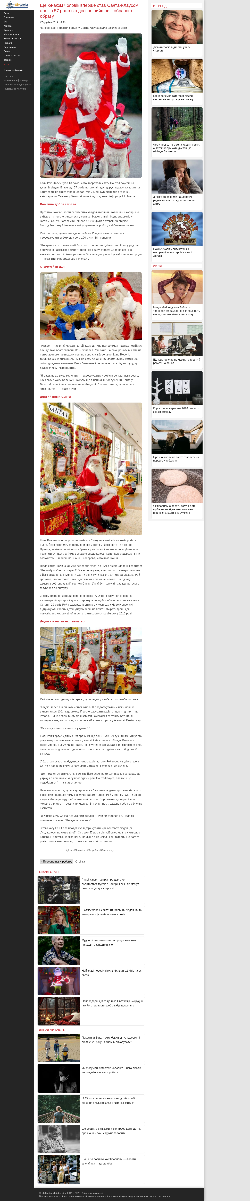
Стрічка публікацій (13, 70)
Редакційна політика (15, 88)
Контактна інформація (16, 80)
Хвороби (93, 850)
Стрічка (80, 861)
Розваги (8, 43)
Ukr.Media (128, 196)
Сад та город (10, 47)
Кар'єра (7, 26)
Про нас (8, 76)
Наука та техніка (12, 38)
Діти (69, 850)
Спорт (7, 51)
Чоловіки (80, 850)
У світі (7, 64)
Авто (6, 13)
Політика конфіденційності (18, 84)
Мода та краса (11, 34)
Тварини (8, 60)
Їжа (5, 21)
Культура (8, 30)
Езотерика (9, 17)
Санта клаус (108, 850)
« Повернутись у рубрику (56, 861)
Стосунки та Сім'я (13, 55)
